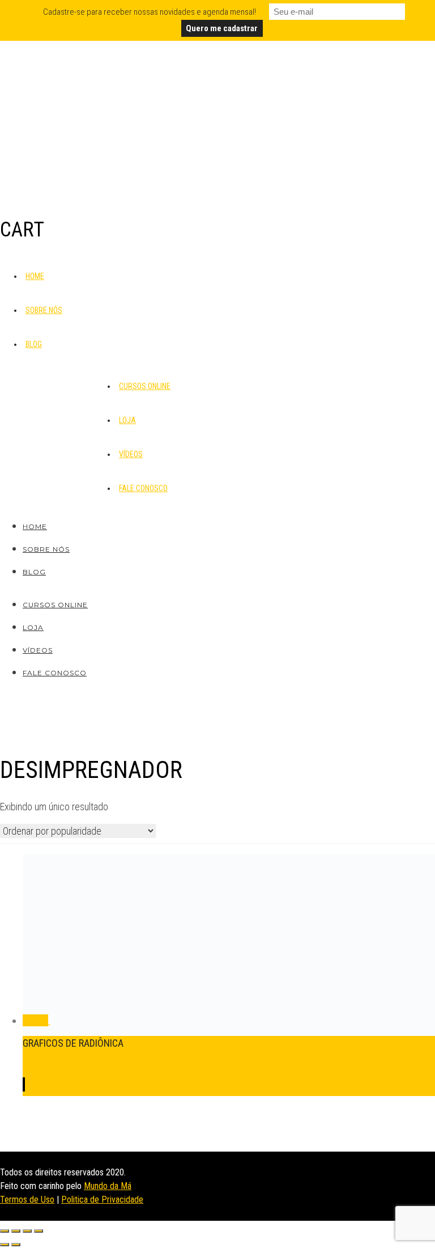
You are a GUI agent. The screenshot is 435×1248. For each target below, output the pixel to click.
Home (34, 276)
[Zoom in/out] (38, 1231)
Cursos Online (144, 386)
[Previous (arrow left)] (4, 1244)
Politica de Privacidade (102, 1199)
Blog (33, 344)
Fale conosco (143, 488)
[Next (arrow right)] (15, 1244)
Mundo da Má (107, 1186)
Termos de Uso (27, 1199)
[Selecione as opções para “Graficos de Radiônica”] (24, 1084)
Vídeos (131, 454)
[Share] (15, 1231)
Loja (127, 420)
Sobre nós (43, 310)
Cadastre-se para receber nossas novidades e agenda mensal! (149, 12)
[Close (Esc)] (4, 1231)
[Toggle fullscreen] (27, 1231)
